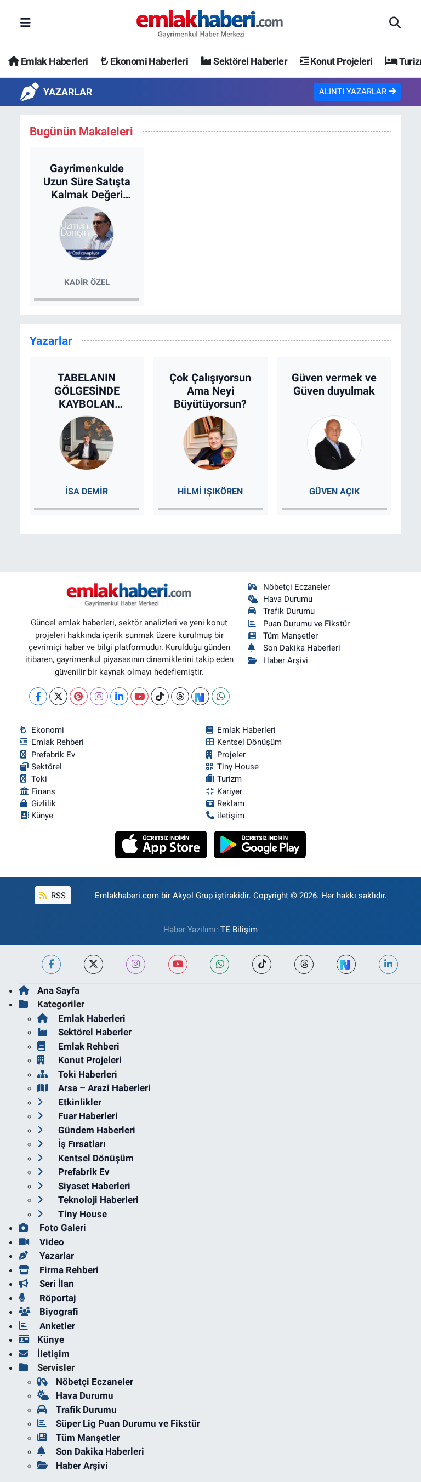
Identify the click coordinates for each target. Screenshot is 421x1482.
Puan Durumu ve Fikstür (306, 624)
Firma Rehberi (68, 1269)
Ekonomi (47, 730)
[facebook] (51, 964)
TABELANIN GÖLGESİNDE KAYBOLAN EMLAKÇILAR (86, 391)
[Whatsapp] (221, 696)
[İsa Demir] (86, 442)
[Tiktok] (160, 696)
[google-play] (260, 844)
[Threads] (180, 696)
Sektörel (46, 767)
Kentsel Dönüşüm (249, 742)
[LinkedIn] (119, 696)
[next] (346, 964)
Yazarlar (55, 1255)
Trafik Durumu (289, 611)
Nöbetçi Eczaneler (296, 587)
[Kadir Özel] (86, 232)
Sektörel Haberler (249, 61)
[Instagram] (99, 696)
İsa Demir (86, 491)
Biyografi (57, 1311)
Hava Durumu (287, 599)
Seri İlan (55, 1283)
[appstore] (162, 844)
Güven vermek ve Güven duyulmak (334, 384)
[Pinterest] (79, 696)
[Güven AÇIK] (334, 442)
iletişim (230, 815)
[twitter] (93, 964)
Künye (42, 815)
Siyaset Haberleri (93, 1186)
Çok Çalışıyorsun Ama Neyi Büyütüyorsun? (210, 391)
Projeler (231, 755)
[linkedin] (388, 964)
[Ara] (395, 23)
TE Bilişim (239, 929)
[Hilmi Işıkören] (210, 442)
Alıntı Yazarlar (354, 91)
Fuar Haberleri (87, 1115)
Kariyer (229, 791)
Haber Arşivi (285, 660)
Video (50, 1241)
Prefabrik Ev (53, 755)
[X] (58, 696)
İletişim (53, 1353)
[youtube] (177, 964)
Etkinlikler (78, 1102)
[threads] (304, 964)
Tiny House (238, 767)
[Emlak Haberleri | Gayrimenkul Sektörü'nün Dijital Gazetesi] (210, 23)
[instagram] (135, 964)
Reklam (230, 803)
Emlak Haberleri (53, 61)
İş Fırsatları (81, 1143)
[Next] (200, 696)
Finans (43, 791)
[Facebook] (38, 696)
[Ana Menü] (25, 23)
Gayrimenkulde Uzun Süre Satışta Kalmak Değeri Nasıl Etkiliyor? (86, 181)
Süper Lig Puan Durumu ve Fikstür (128, 1423)
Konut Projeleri (340, 61)
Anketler (56, 1325)
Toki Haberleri (86, 1074)
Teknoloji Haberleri (97, 1199)
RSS (57, 895)
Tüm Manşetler (290, 636)
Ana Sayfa (58, 990)
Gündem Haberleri (95, 1130)
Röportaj (56, 1297)
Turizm (229, 779)
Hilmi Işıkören (210, 491)
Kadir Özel (87, 282)
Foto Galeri (61, 1227)
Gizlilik (43, 803)
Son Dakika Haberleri (301, 648)
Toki (39, 779)
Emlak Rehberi (57, 742)
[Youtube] (139, 696)
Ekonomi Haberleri (148, 61)
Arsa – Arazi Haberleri (103, 1087)
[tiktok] (261, 964)
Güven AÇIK (334, 491)
